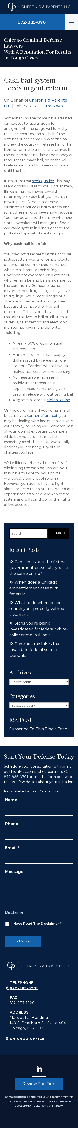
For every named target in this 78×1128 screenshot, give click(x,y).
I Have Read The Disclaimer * (36, 923)
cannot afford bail (42, 416)
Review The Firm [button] (39, 1083)
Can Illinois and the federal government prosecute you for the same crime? (39, 567)
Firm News (52, 106)
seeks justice (43, 181)
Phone (11, 823)
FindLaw (58, 1105)
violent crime (58, 400)
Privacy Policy (47, 1101)
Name (11, 799)
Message (14, 871)
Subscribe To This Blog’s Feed (38, 729)
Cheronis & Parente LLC (29, 1097)
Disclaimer (15, 912)
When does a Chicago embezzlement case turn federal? (33, 588)
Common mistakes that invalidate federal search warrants (35, 649)
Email (12, 847)
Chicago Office (27, 1039)
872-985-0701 (32, 22)
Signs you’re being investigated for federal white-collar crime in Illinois (38, 629)
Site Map (29, 1101)
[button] (71, 22)
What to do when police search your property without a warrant (37, 608)
